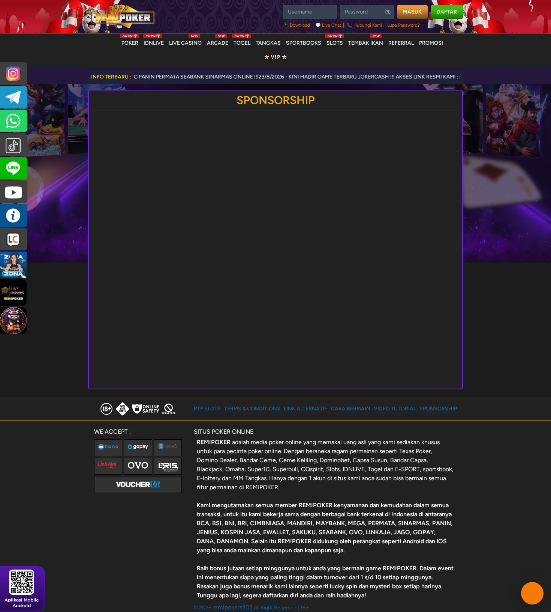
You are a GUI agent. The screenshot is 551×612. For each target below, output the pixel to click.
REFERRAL (401, 43)
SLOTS (334, 41)
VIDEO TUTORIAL (395, 408)
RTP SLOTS (207, 408)
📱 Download (297, 25)
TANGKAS (268, 43)
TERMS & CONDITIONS (252, 408)
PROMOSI (431, 43)
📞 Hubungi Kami (364, 25)
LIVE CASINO (185, 41)
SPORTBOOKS (303, 43)
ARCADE (217, 41)
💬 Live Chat (328, 25)
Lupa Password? (403, 25)
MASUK (412, 12)
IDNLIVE (154, 41)
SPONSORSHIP (438, 408)
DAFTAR (447, 12)
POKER (129, 41)
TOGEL (242, 41)
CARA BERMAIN (350, 408)
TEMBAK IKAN (365, 41)
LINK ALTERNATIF (305, 408)
